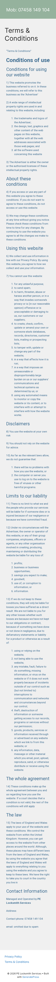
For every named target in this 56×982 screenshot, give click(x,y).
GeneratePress (30, 976)
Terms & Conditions (17, 961)
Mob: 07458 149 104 (28, 9)
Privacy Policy (13, 956)
